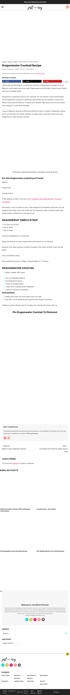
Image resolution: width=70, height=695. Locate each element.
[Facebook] (26, 619)
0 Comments (29, 69)
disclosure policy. (40, 73)
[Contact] (43, 619)
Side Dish (30, 681)
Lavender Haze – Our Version (46, 509)
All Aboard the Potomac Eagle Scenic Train (53, 449)
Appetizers (5, 675)
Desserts (4, 681)
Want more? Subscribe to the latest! (35, 2)
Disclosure (20, 692)
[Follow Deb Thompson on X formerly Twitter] (8, 438)
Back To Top (67, 654)
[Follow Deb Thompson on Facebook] (5, 438)
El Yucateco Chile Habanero (40, 199)
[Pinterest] (35, 619)
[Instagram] (31, 619)
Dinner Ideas (19, 681)
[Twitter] (39, 619)
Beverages (44, 675)
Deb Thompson (9, 69)
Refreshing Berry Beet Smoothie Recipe (13, 551)
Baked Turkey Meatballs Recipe (14, 447)
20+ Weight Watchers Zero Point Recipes (50, 551)
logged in (15, 463)
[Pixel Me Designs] (63, 692)
